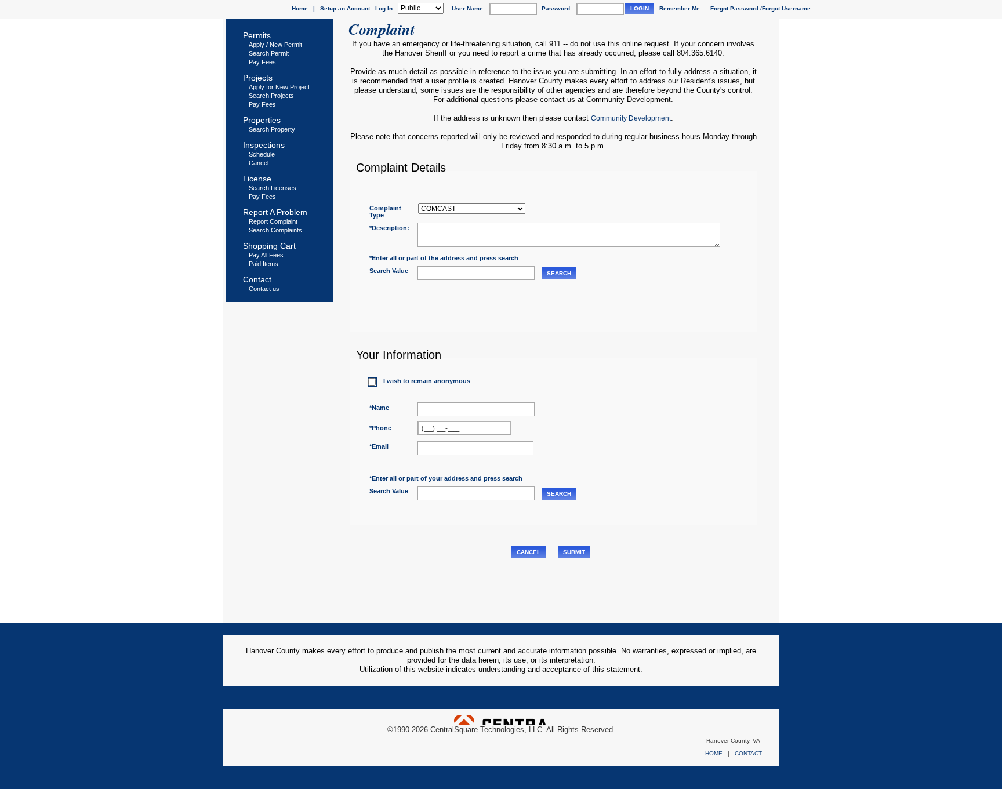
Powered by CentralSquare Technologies (501, 720)
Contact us (264, 288)
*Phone (380, 427)
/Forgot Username (785, 8)
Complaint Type (385, 212)
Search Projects (271, 95)
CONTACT (748, 753)
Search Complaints (275, 230)
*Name (379, 407)
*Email (379, 446)
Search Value (388, 270)
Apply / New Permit (275, 44)
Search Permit (269, 53)
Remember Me (679, 8)
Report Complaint (273, 221)
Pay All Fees (266, 255)
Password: (557, 8)
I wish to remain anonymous (426, 380)
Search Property (272, 129)
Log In (384, 8)
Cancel (258, 162)
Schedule (262, 154)
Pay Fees (262, 62)
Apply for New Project (279, 86)
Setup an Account (345, 8)
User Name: (468, 8)
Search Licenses (272, 187)
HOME (714, 753)
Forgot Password (734, 8)
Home (300, 8)
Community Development (631, 118)
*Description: (389, 227)
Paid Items (263, 263)
